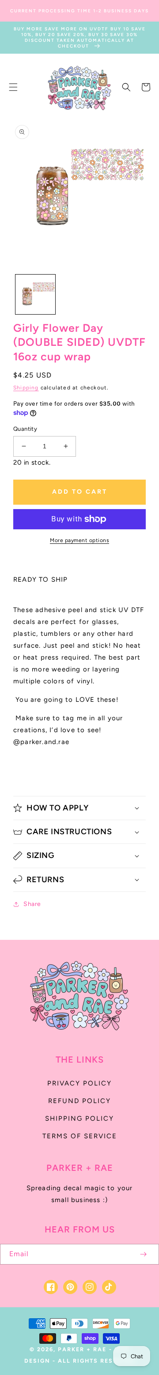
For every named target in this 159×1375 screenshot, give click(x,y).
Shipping (26, 388)
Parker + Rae (82, 1349)
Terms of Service (79, 1136)
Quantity (25, 428)
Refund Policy (79, 1101)
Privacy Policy (79, 1083)
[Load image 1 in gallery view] (35, 294)
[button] (13, 87)
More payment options (79, 540)
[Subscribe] (143, 1254)
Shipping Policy (79, 1118)
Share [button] (32, 904)
